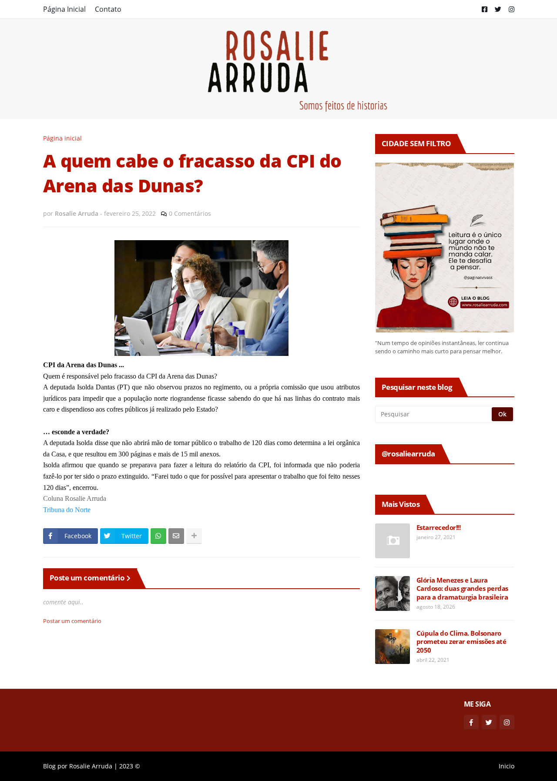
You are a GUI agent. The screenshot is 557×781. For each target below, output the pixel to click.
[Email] (176, 536)
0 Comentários (190, 213)
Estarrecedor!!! (438, 527)
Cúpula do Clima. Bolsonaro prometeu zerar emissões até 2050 (461, 641)
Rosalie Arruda (90, 766)
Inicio (506, 766)
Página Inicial (64, 9)
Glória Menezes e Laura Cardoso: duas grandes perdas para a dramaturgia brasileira (462, 588)
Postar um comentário (72, 621)
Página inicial (62, 138)
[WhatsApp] (158, 536)
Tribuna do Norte (67, 509)
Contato (108, 9)
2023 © (129, 766)
